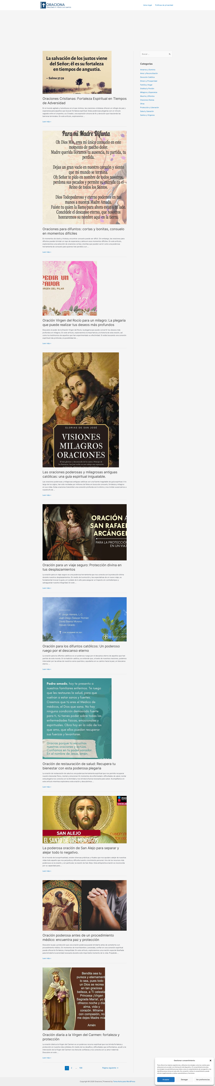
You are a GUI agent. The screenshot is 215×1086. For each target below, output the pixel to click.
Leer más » (47, 122)
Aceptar (166, 1079)
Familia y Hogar (146, 85)
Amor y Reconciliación (149, 73)
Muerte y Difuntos (147, 96)
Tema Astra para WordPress (124, 1081)
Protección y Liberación (149, 107)
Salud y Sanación (147, 111)
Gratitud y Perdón (147, 88)
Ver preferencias (203, 1079)
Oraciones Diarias (147, 100)
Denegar (184, 1079)
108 (80, 1068)
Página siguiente (110, 1068)
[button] (210, 1060)
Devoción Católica (147, 77)
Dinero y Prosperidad (148, 81)
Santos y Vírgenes (147, 115)
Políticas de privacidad (164, 5)
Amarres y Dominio (147, 70)
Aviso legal (147, 5)
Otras (142, 104)
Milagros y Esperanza (148, 92)
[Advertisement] (107, 27)
